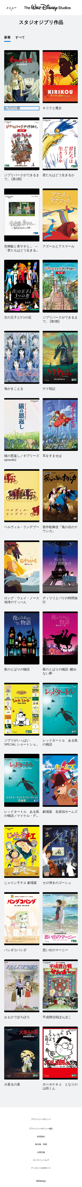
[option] (9, 38)
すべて (20, 37)
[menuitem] (11, 7)
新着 (7, 37)
